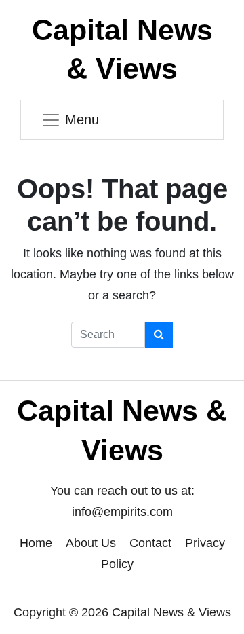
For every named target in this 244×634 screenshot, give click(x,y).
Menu (82, 119)
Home (36, 543)
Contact (150, 543)
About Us (91, 543)
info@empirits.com (122, 512)
